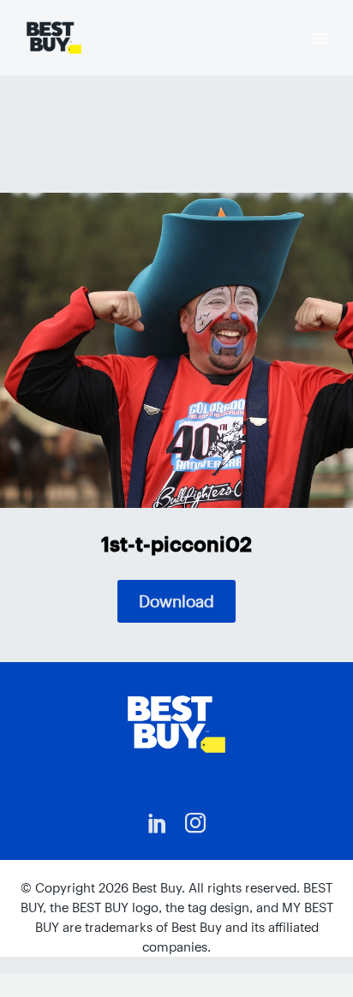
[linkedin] (157, 823)
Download (176, 601)
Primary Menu (319, 38)
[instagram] (195, 823)
